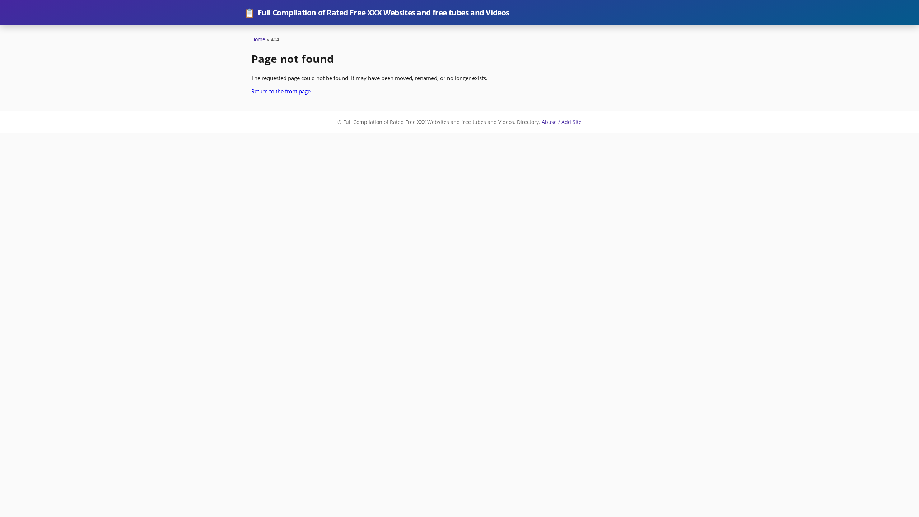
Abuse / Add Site (562, 121)
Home (258, 39)
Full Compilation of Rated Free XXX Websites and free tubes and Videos (376, 12)
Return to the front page (281, 91)
